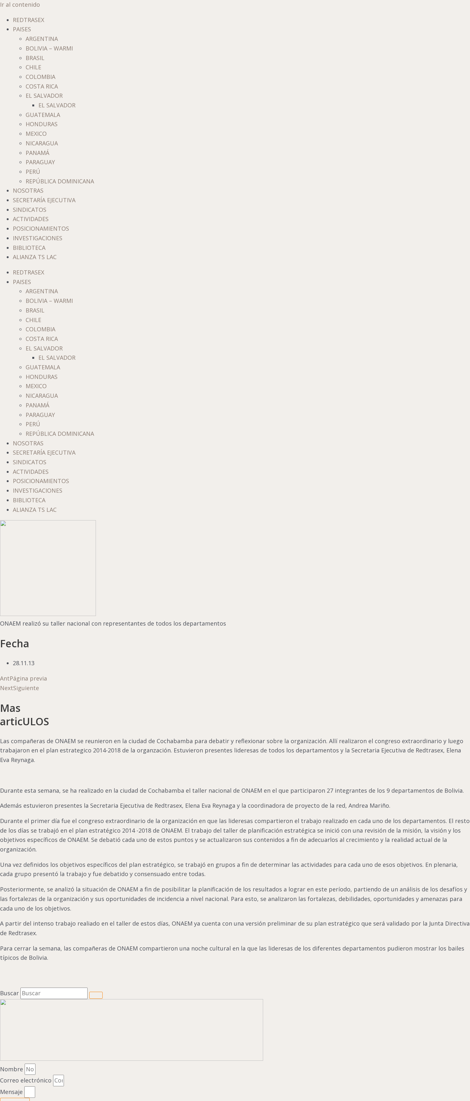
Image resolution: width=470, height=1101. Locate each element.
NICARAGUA (42, 143)
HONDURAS (42, 124)
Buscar (9, 993)
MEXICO (36, 133)
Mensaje (12, 1092)
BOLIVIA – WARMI (49, 48)
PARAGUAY (40, 162)
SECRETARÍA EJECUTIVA (44, 200)
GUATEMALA (43, 115)
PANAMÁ (37, 153)
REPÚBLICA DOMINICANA (60, 181)
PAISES (22, 29)
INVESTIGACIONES (37, 238)
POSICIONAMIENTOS (41, 228)
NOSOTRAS (28, 190)
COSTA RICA (42, 86)
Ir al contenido (20, 4)
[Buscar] (96, 995)
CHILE (33, 67)
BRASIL (35, 58)
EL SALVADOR (44, 95)
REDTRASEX (28, 20)
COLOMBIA (40, 77)
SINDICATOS (29, 209)
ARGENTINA (42, 38)
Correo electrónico (26, 1080)
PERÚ (33, 171)
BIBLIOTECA (29, 247)
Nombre (12, 1069)
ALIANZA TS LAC (35, 257)
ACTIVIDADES (31, 219)
